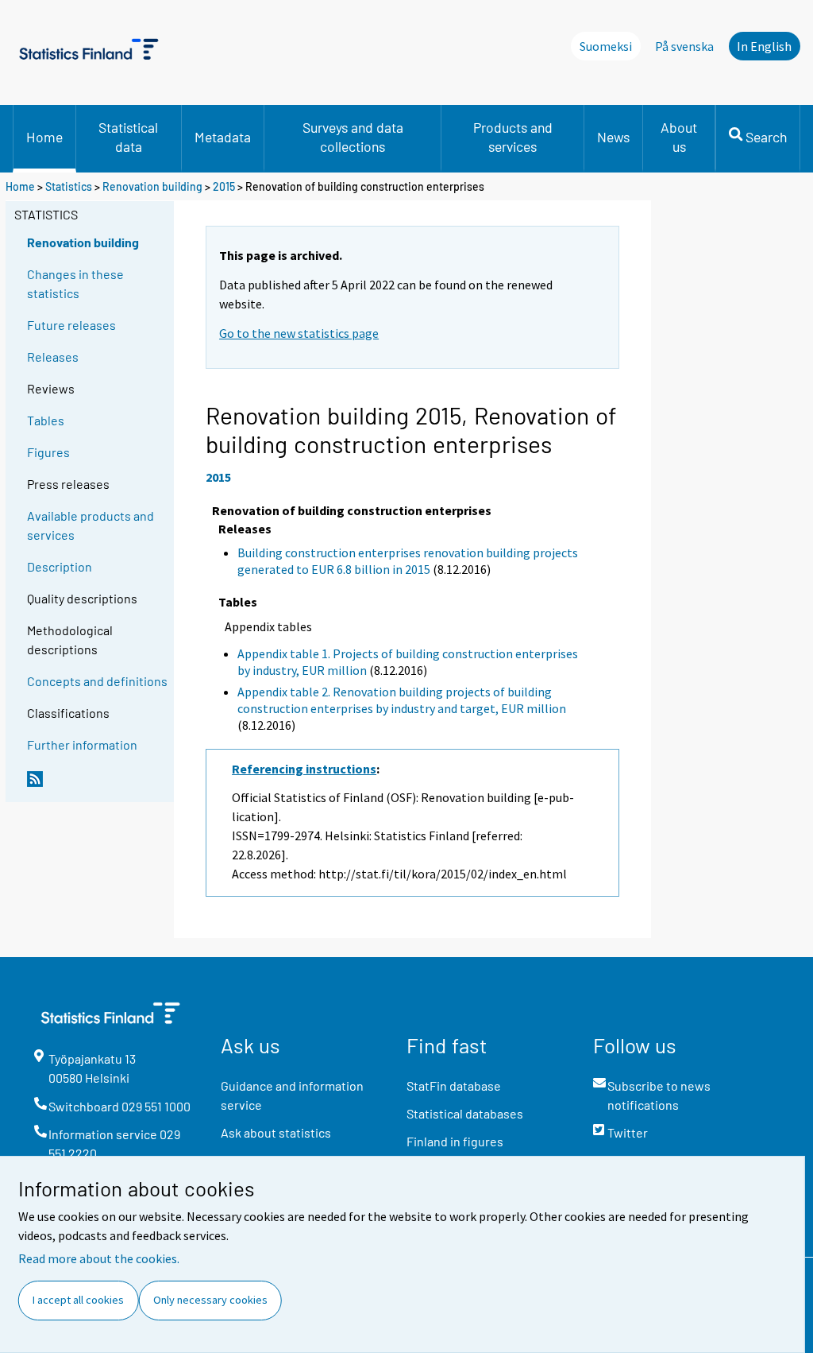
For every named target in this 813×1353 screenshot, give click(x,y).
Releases (53, 356)
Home (44, 136)
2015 (224, 186)
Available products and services (90, 525)
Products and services (513, 136)
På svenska (684, 46)
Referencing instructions (304, 769)
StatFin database (453, 1085)
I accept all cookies (78, 1300)
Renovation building (152, 186)
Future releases (71, 324)
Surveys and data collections (352, 136)
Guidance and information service (292, 1095)
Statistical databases (464, 1113)
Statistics (68, 186)
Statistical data (128, 136)
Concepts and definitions (97, 680)
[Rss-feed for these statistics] (97, 785)
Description (59, 566)
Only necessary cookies (210, 1300)
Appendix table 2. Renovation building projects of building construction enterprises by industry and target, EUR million (401, 700)
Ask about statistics (276, 1132)
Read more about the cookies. (98, 1258)
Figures (48, 451)
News (613, 136)
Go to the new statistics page (299, 333)
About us (679, 136)
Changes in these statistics (75, 283)
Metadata (223, 136)
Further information (82, 744)
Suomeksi (606, 46)
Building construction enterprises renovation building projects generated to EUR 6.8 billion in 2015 (407, 561)
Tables (45, 420)
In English (764, 46)
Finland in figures (454, 1141)
